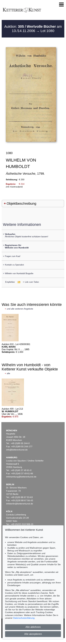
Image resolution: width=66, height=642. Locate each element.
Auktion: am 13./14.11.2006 (33, 29)
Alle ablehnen (33, 627)
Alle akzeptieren (33, 634)
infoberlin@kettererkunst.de (19, 503)
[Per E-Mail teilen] (18, 282)
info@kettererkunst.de (17, 449)
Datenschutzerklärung (24, 618)
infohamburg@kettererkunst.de (21, 476)
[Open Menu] (61, 4)
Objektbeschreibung (21, 203)
